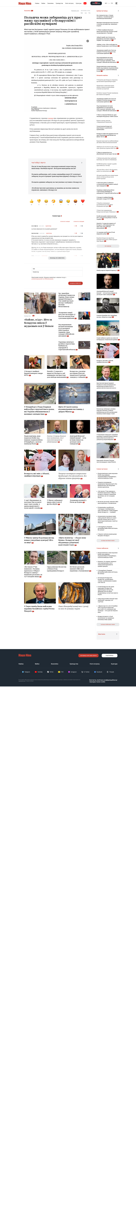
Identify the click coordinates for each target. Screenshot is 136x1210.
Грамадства (59, 3)
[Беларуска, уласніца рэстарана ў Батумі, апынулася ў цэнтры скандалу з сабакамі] (80, 366)
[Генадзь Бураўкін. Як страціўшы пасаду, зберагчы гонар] (108, 308)
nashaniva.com (22, 681)
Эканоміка (50, 3)
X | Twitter (86, 672)
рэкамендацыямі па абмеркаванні (42, 279)
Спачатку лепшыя (79, 221)
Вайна (43, 3)
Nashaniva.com (75, 10)
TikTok (51, 672)
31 (58, 441)
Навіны (37, 3)
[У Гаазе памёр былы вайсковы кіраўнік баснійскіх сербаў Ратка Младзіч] (40, 597)
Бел (106, 3)
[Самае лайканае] (118, 548)
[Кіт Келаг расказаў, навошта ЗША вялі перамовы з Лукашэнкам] (80, 564)
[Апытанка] (117, 634)
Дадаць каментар (75, 283)
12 (90, 570)
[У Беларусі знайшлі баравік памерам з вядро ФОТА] (34, 366)
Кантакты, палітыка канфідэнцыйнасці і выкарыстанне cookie (103, 681)
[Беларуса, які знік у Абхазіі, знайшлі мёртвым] (40, 464)
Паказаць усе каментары (57, 258)
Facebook (99, 672)
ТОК (62, 672)
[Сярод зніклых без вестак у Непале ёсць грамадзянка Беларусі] (57, 564)
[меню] (116, 3)
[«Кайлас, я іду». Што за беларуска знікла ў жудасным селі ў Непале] (40, 310)
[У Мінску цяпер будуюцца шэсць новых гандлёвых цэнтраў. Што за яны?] (40, 530)
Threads (111, 672)
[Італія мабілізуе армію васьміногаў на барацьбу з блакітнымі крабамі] (108, 330)
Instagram (74, 672)
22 (67, 377)
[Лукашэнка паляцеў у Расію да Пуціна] (80, 496)
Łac (86, 13)
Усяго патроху (69, 3)
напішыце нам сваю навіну (88, 655)
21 (83, 502)
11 (32, 542)
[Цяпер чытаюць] (118, 11)
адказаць (48, 226)
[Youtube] (85, 3)
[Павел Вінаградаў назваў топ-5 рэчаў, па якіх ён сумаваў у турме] (74, 597)
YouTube (40, 672)
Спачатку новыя (65, 221)
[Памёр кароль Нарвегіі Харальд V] (108, 262)
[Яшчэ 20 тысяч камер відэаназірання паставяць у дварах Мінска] (74, 399)
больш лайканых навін (108, 624)
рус (112, 3)
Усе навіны (108, 246)
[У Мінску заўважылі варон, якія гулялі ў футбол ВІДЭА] (57, 496)
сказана (50, 118)
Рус (89, 13)
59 (81, 478)
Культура (78, 3)
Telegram (27, 672)
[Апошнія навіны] (118, 75)
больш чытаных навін (108, 540)
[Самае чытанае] (118, 469)
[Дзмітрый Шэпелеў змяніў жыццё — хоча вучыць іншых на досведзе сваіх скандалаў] (80, 432)
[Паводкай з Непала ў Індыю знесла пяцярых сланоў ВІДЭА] (108, 453)
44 (40, 576)
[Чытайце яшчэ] (82, 163)
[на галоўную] (25, 3)
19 (86, 377)
